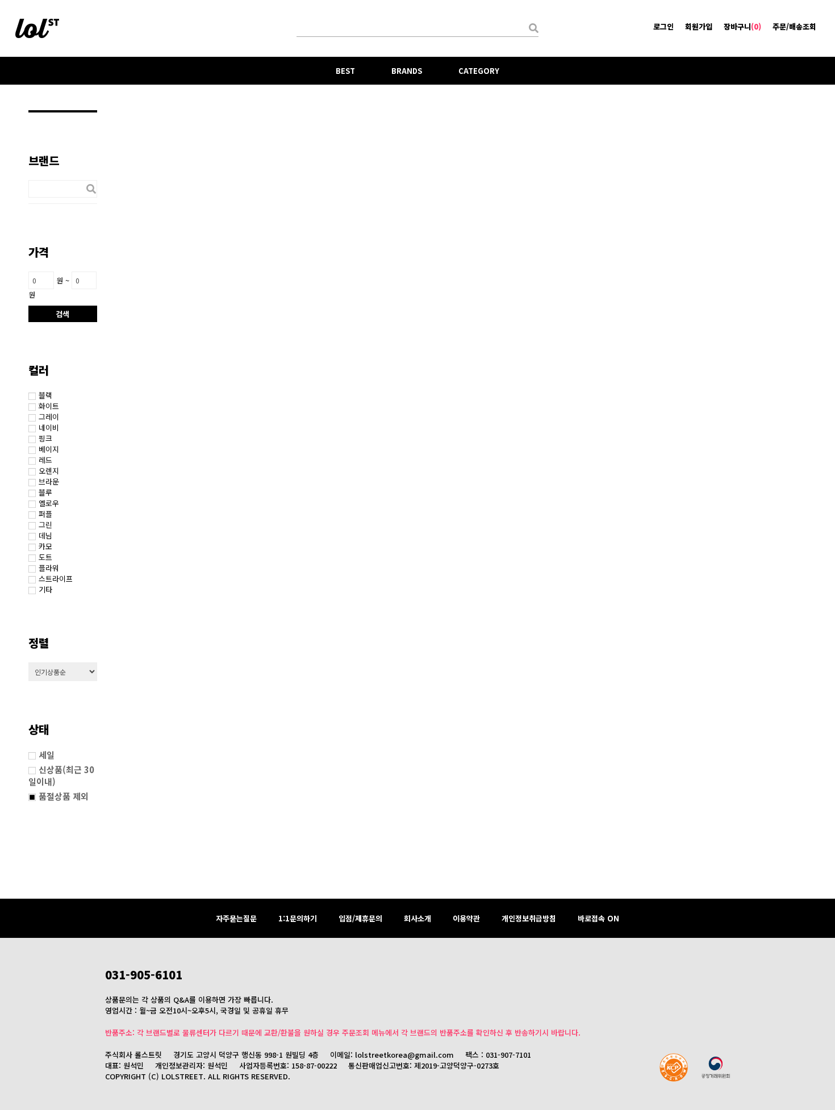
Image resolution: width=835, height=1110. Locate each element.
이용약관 (466, 918)
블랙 (45, 395)
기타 (45, 589)
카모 (45, 546)
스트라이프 (56, 578)
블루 (45, 492)
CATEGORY (478, 70)
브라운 (49, 481)
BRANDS (406, 70)
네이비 (49, 427)
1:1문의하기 (297, 918)
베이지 (49, 449)
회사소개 (417, 918)
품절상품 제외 (64, 796)
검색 (62, 313)
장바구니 (742, 26)
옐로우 (49, 503)
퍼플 (45, 513)
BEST (345, 70)
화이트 (49, 405)
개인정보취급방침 (529, 918)
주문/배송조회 (794, 26)
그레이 (49, 416)
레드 (45, 459)
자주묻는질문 (236, 918)
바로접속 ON (598, 918)
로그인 (663, 26)
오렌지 (49, 470)
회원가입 (698, 26)
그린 (45, 524)
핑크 (45, 438)
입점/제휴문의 (360, 918)
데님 (45, 535)
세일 (47, 755)
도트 (45, 557)
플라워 (49, 567)
